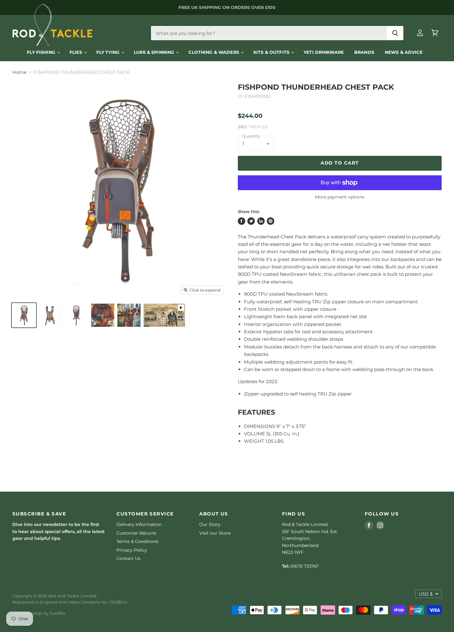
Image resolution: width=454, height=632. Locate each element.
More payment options (339, 196)
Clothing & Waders (214, 52)
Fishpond (258, 96)
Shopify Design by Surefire (38, 613)
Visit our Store (214, 533)
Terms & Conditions (137, 541)
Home (19, 72)
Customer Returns (136, 533)
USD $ (426, 594)
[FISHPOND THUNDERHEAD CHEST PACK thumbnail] (24, 315)
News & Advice (403, 52)
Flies (76, 52)
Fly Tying (108, 52)
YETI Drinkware (324, 52)
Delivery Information (139, 524)
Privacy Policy (131, 550)
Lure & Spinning (154, 52)
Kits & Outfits (272, 52)
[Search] (395, 33)
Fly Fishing (42, 52)
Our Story (210, 524)
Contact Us (128, 558)
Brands (364, 52)
